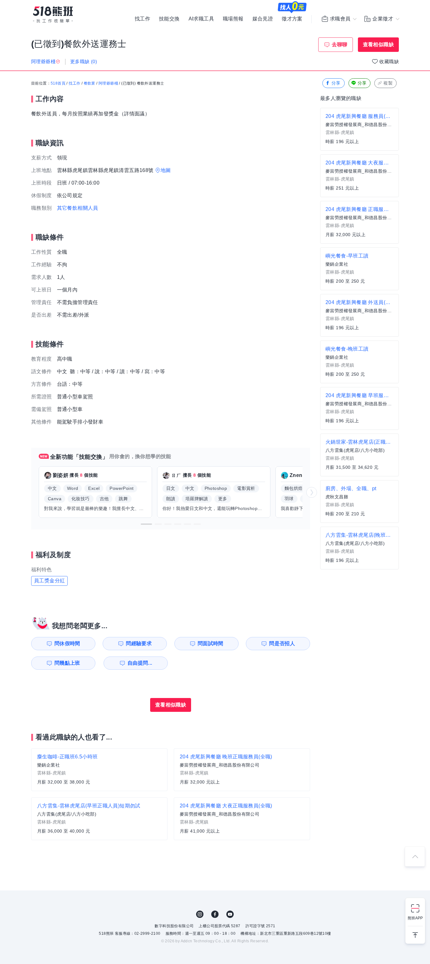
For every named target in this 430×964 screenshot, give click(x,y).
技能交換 (169, 18)
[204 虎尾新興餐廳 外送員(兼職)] (359, 315)
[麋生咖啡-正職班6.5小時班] (99, 770)
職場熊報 (233, 18)
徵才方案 (292, 18)
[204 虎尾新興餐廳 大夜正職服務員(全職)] (242, 819)
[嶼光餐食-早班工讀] (359, 269)
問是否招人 (282, 643)
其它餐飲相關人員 (77, 208)
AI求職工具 (201, 18)
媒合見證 (262, 18)
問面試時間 (210, 643)
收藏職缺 (389, 61)
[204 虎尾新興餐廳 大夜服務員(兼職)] (359, 176)
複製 (388, 83)
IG (200, 914)
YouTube (230, 914)
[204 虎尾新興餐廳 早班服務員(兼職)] (359, 408)
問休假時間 (67, 643)
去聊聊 (339, 44)
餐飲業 (89, 83)
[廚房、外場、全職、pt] (359, 501)
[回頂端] (415, 856)
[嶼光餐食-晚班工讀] (359, 362)
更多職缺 (83, 61)
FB (215, 914)
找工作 (142, 18)
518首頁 (58, 83)
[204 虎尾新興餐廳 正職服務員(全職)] (359, 222)
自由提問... (139, 663)
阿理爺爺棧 (108, 83)
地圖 (166, 170)
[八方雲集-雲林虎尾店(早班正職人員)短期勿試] (99, 819)
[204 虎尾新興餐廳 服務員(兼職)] (359, 129)
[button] (146, 524)
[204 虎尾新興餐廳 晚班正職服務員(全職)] (242, 770)
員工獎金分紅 (49, 580)
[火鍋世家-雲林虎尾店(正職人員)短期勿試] (359, 455)
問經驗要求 (139, 643)
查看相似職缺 (378, 44)
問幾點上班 (67, 663)
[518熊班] (53, 14)
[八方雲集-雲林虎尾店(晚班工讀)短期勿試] (359, 548)
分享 (336, 83)
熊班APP (415, 918)
